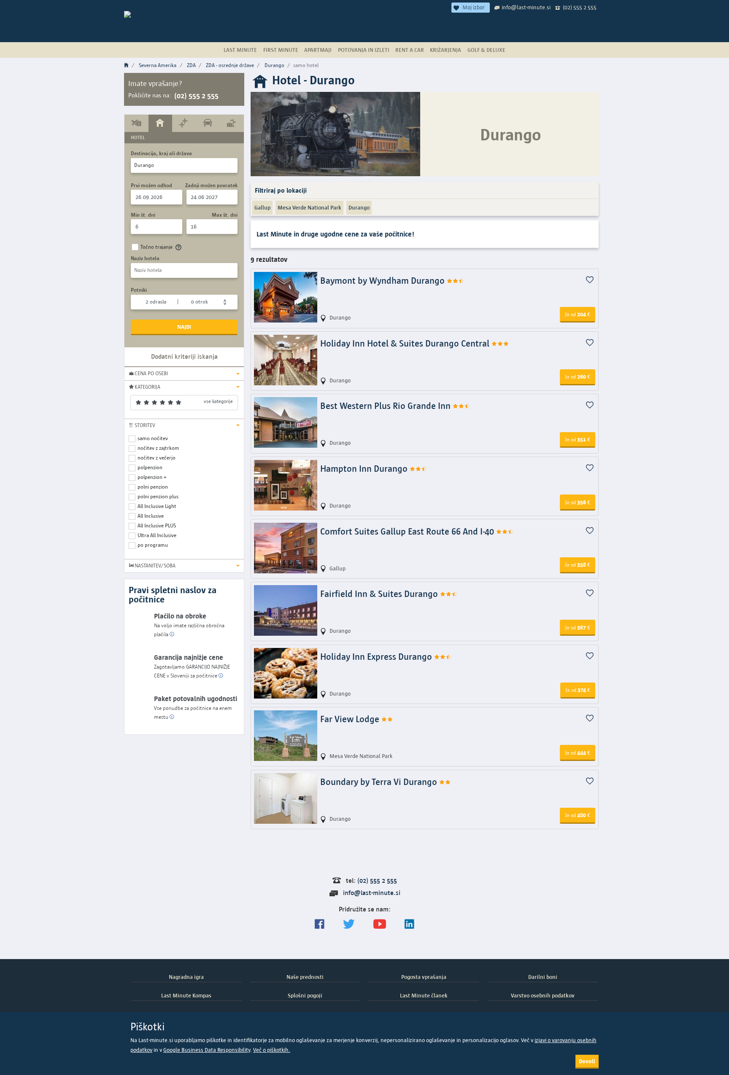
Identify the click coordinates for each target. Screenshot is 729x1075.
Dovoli (587, 1061)
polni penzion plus (158, 496)
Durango (274, 65)
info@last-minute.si (526, 7)
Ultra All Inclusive (157, 535)
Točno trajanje (156, 247)
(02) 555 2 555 (580, 7)
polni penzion (153, 486)
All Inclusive (151, 516)
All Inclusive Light (157, 506)
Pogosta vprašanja (423, 976)
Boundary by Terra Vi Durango (379, 782)
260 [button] (577, 376)
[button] (184, 373)
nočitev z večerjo (157, 457)
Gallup (262, 207)
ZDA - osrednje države (230, 65)
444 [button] (577, 752)
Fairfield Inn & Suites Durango (380, 594)
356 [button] (577, 502)
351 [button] (577, 439)
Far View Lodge (350, 719)
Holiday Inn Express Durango (377, 656)
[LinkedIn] (409, 924)
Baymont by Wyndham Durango (383, 280)
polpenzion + (152, 477)
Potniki (139, 290)
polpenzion (150, 467)
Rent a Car (409, 49)
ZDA (191, 65)
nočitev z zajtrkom (158, 448)
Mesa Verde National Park (309, 207)
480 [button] (577, 815)
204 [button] (577, 314)
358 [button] (577, 564)
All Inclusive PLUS (157, 525)
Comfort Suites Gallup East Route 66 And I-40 (408, 531)
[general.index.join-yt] (379, 924)
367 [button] (577, 627)
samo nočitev (153, 438)
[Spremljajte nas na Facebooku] (319, 924)
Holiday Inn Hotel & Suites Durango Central (405, 343)
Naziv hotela (145, 258)
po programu (153, 545)
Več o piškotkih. (271, 1050)
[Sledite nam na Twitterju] (349, 924)
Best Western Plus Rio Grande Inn (386, 406)
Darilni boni (542, 976)
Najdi (184, 326)
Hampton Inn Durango (365, 468)
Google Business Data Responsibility (206, 1050)
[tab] (136, 123)
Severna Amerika (157, 65)
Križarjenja (445, 49)
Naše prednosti (305, 976)
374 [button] (577, 689)
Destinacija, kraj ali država (161, 153)
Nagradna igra (186, 976)
